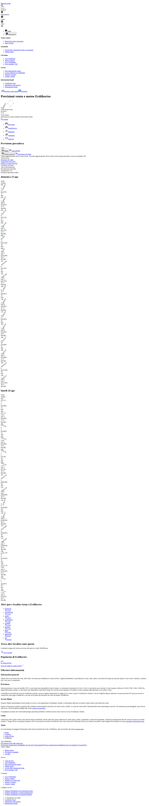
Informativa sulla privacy (13, 85)
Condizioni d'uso (10, 83)
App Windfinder (10, 59)
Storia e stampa (10, 60)
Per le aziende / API (11, 64)
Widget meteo (9, 52)
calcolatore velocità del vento (135, 721)
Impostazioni (12, 34)
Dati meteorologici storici (13, 71)
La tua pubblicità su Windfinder (15, 73)
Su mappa (5, 119)
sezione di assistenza (38, 708)
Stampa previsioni (9, 154)
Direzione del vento (7, 160)
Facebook (24, 91)
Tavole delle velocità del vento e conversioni (19, 50)
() (8, 161)
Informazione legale (11, 87)
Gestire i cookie (10, 76)
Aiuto (9, 31)
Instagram (29, 793)
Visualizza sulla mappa (11, 91)
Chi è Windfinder (10, 62)
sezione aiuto (79, 729)
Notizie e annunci (10, 74)
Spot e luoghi (9, 43)
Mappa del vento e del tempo (14, 41)
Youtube (29, 794)
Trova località (7, 652)
